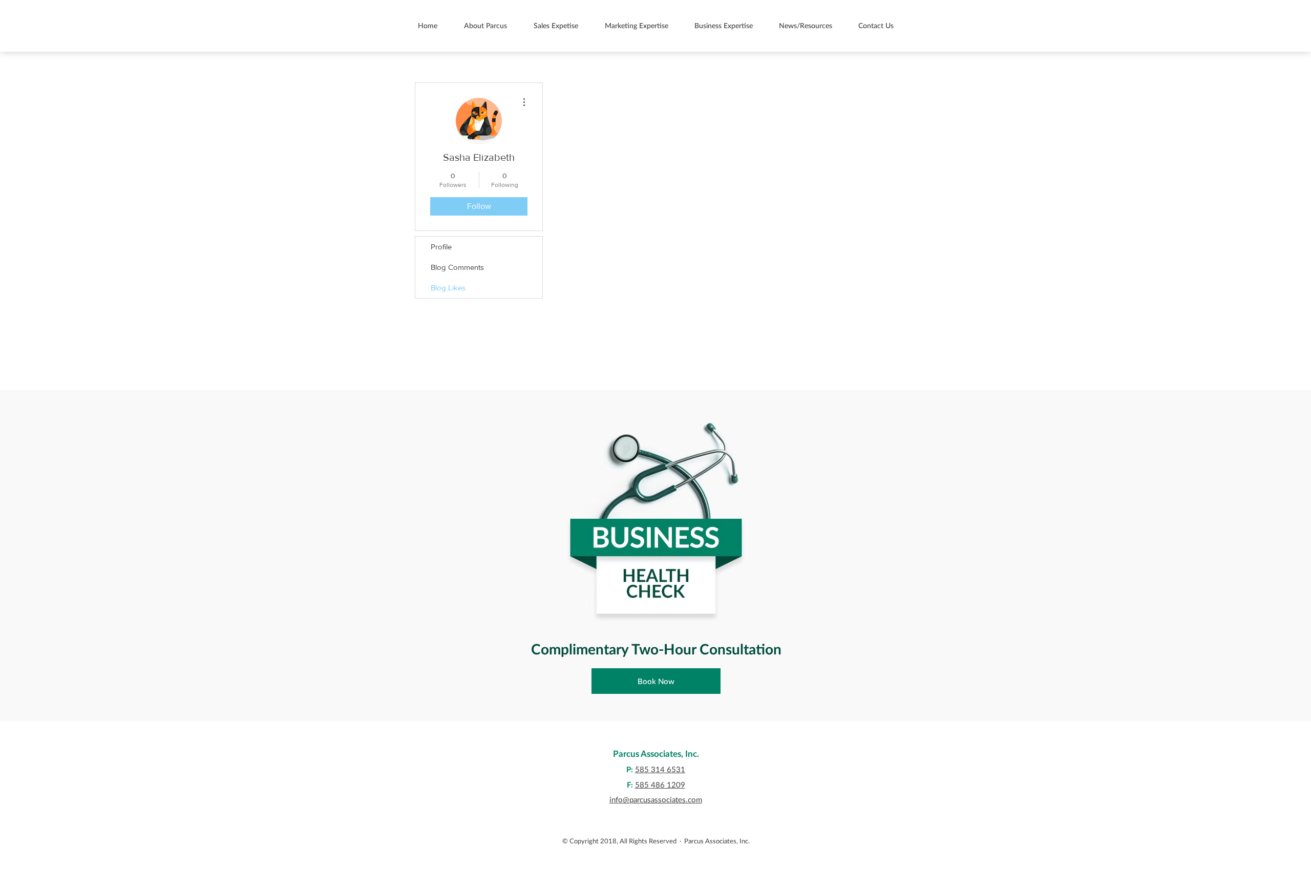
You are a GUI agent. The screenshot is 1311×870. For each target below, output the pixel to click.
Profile (441, 246)
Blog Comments (457, 267)
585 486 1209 (660, 784)
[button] (485, 25)
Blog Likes (448, 287)
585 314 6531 (660, 769)
